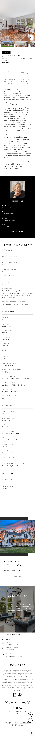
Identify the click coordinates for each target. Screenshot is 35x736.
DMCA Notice (17, 725)
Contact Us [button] (17, 622)
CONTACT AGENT (17, 231)
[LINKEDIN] (15, 702)
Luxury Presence (17, 714)
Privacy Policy (25, 723)
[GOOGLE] (19, 702)
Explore (17, 576)
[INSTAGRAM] (11, 702)
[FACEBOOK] (6, 702)
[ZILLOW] (24, 702)
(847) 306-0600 (7, 214)
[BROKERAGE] (28, 702)
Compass (24, 671)
